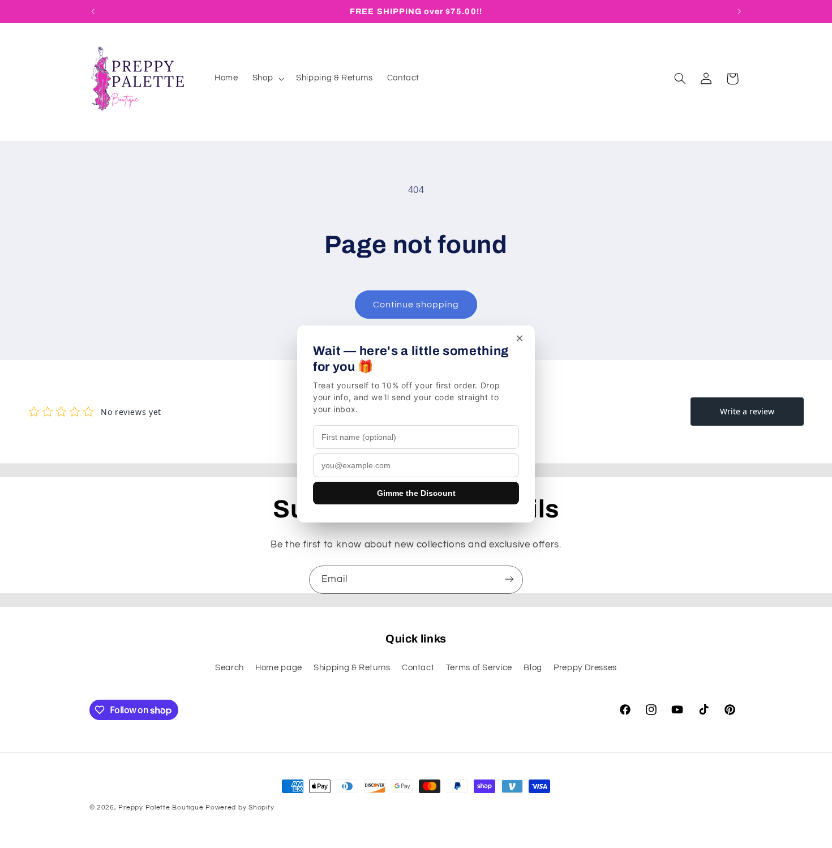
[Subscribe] (509, 579)
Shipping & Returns (352, 668)
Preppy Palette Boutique (160, 807)
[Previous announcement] (92, 11)
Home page (278, 668)
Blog (533, 668)
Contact (418, 668)
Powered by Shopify (239, 807)
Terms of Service (479, 668)
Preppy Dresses (585, 668)
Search (229, 668)
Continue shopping (416, 304)
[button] (267, 78)
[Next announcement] (739, 11)
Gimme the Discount (416, 493)
